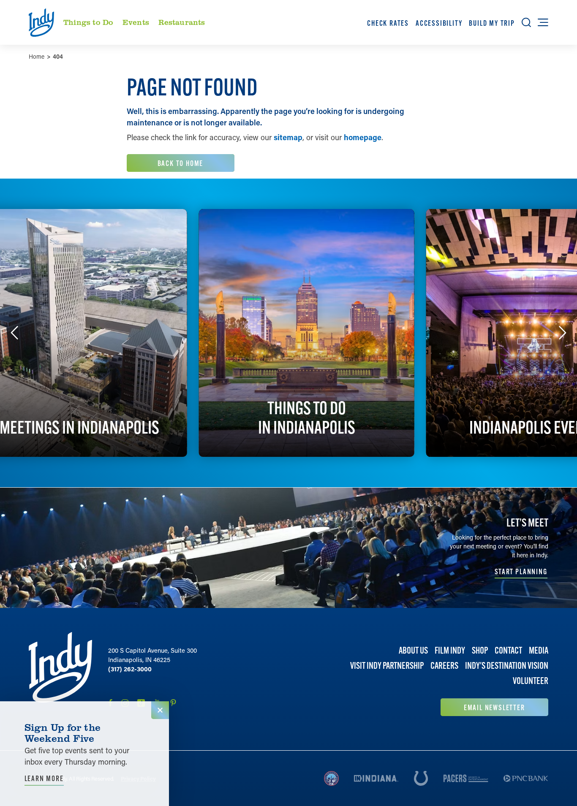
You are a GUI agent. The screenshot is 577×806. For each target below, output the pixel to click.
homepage (362, 137)
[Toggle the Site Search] (526, 22)
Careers (444, 666)
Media (538, 650)
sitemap (288, 137)
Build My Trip (491, 23)
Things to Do (88, 22)
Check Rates (388, 23)
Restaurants (181, 22)
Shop (480, 650)
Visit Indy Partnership (387, 666)
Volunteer (530, 681)
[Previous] (14, 332)
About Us (413, 650)
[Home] (60, 674)
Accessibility (439, 23)
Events (135, 22)
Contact (508, 650)
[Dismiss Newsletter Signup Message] (160, 710)
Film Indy (450, 650)
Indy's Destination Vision (506, 666)
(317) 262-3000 (130, 669)
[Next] (562, 332)
